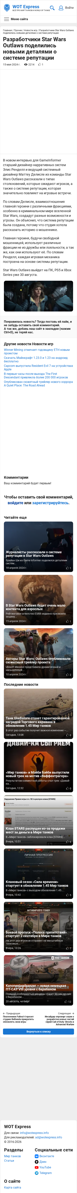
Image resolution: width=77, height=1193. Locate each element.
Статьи (9, 1160)
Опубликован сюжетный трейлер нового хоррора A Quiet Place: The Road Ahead (38, 383)
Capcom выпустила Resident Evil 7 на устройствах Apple (38, 367)
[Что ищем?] (52, 8)
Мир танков (12, 1156)
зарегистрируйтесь (50, 503)
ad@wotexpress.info (48, 1137)
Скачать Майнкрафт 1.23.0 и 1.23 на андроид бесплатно (36, 359)
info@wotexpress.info (34, 1133)
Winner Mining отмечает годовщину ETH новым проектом (37, 351)
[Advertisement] (38, 1078)
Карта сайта (12, 1187)
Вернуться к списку (39, 1031)
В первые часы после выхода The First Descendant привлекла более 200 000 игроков (36, 375)
